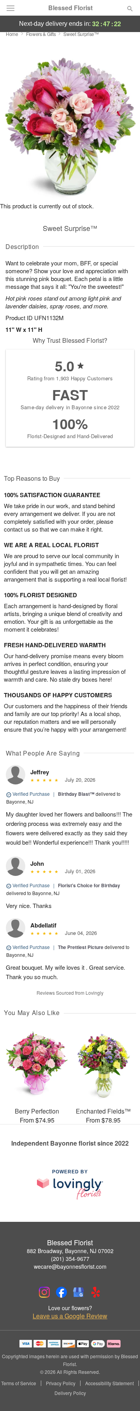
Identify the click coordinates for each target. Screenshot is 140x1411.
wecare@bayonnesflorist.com (70, 1266)
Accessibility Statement (109, 1383)
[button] (123, 1393)
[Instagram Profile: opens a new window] (44, 1292)
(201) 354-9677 (70, 1258)
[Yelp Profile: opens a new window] (95, 1292)
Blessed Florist (70, 8)
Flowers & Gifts (41, 33)
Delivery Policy (70, 1393)
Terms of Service (18, 1383)
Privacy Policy (60, 1383)
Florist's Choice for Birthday (89, 885)
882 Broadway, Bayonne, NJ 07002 (70, 1251)
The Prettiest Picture (80, 947)
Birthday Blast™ (76, 793)
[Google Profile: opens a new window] (78, 1292)
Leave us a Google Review (70, 1316)
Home (12, 33)
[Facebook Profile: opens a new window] (61, 1292)
